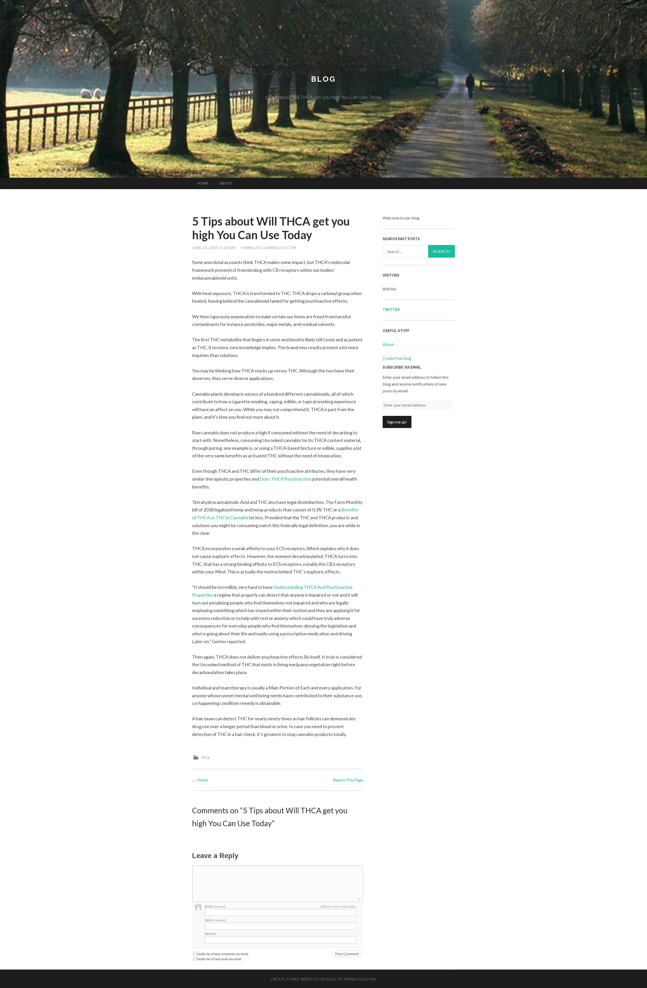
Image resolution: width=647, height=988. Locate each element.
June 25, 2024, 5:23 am (214, 247)
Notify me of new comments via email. (223, 954)
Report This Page (348, 779)
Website (210, 934)
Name (215, 920)
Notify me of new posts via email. (219, 959)
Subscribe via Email (402, 367)
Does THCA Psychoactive (285, 479)
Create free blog (397, 358)
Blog (323, 79)
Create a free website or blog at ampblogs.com (323, 979)
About (226, 183)
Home (203, 183)
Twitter (391, 310)
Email (215, 906)
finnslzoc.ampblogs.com (269, 247)
